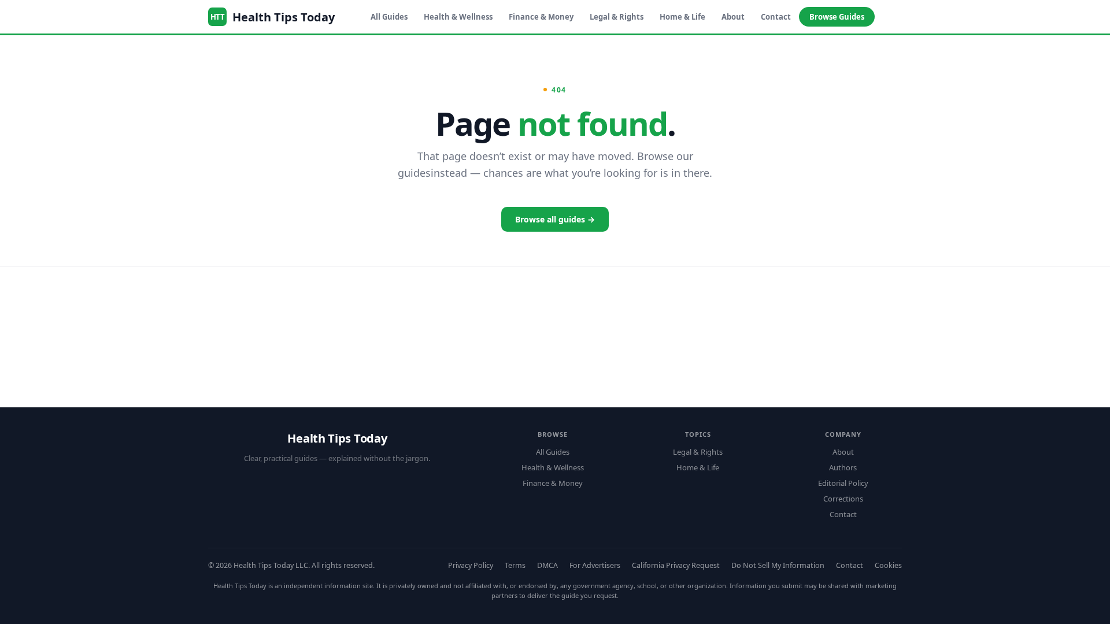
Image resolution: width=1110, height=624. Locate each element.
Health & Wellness (458, 17)
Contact (776, 17)
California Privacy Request (676, 565)
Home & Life (682, 17)
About (733, 17)
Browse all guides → (555, 219)
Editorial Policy (843, 483)
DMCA (547, 565)
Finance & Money (541, 17)
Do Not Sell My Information (777, 565)
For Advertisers (594, 565)
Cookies (888, 565)
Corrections (843, 498)
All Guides (389, 17)
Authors (843, 467)
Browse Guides (836, 17)
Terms (515, 565)
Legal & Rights (616, 17)
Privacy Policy (470, 565)
